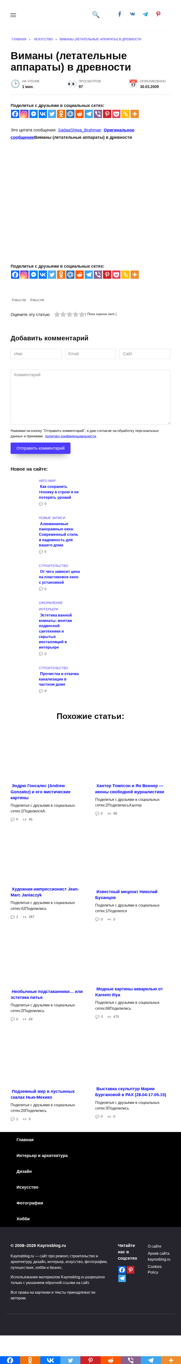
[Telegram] (89, 114)
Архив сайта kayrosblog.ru (159, 1256)
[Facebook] (15, 114)
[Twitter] (52, 114)
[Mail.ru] (70, 114)
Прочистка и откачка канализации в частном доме (59, 678)
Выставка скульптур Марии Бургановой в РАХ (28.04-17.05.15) (130, 1091)
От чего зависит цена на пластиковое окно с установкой (59, 576)
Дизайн (24, 1171)
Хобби (23, 1218)
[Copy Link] (125, 114)
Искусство (27, 1187)
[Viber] (98, 114)
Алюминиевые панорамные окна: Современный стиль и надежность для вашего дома (58, 534)
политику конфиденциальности (70, 436)
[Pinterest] (107, 114)
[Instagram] (24, 114)
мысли (20, 300)
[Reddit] (79, 114)
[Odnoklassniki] (61, 114)
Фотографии (29, 1203)
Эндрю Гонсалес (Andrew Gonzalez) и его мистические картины (40, 791)
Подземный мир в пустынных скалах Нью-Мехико (43, 1094)
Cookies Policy (155, 1269)
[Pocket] (116, 114)
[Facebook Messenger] (33, 114)
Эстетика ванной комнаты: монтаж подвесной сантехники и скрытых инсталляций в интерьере (55, 631)
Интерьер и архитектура (42, 1155)
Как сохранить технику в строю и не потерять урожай (59, 491)
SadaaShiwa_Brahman (79, 130)
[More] (135, 114)
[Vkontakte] (43, 114)
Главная (25, 1139)
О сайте (154, 1246)
